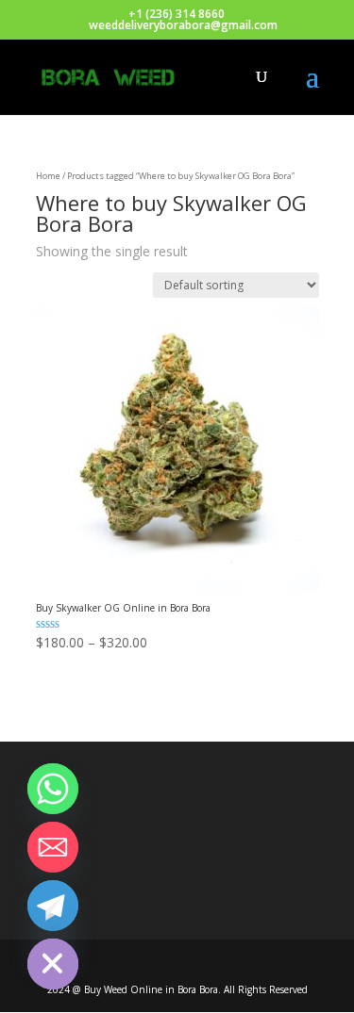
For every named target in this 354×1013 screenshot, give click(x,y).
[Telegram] (52, 905)
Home (48, 176)
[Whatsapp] (52, 788)
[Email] (52, 847)
